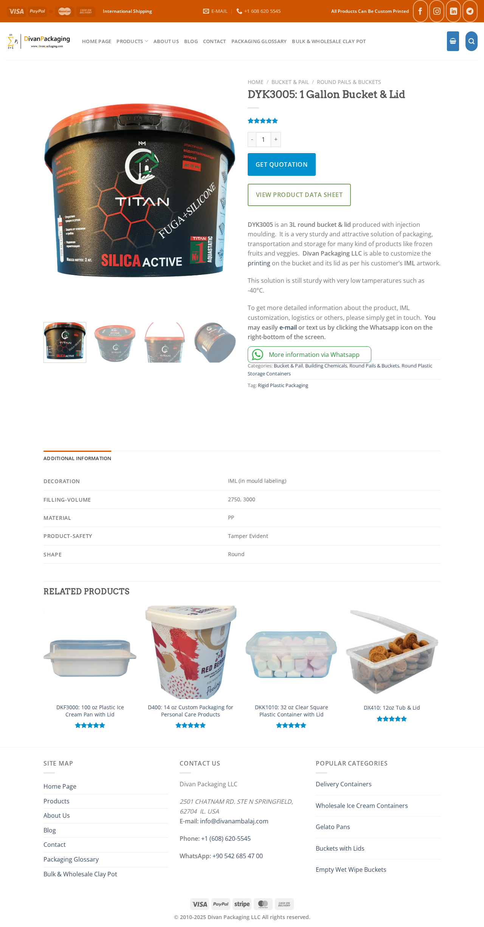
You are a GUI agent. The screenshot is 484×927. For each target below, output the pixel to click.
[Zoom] (53, 303)
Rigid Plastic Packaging (283, 385)
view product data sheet (299, 195)
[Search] (471, 41)
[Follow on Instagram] (436, 11)
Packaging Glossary (259, 41)
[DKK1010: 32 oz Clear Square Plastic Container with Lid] (291, 652)
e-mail (288, 327)
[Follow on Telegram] (470, 11)
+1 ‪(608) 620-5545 (226, 838)
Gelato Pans (333, 827)
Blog (191, 41)
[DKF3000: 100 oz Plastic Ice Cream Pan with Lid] (90, 652)
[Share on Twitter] (272, 407)
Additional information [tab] (77, 458)
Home (256, 81)
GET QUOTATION (282, 164)
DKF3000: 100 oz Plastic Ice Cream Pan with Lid (90, 711)
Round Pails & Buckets (349, 81)
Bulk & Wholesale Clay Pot (329, 41)
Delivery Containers (344, 784)
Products (129, 41)
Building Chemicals (326, 365)
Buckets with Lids (340, 848)
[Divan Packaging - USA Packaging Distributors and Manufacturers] (38, 41)
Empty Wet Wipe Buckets (351, 869)
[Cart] (453, 41)
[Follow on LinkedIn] (453, 11)
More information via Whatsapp (314, 354)
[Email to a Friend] (289, 407)
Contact (214, 41)
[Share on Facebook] (256, 407)
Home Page (96, 41)
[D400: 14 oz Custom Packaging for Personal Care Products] (190, 652)
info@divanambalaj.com (234, 821)
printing (259, 263)
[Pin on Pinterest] (305, 407)
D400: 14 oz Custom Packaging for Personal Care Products (190, 711)
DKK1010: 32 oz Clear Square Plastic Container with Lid (291, 711)
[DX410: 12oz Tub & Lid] (392, 652)
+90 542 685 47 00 (238, 856)
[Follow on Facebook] (420, 11)
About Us (166, 41)
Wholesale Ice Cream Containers (362, 805)
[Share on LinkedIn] (322, 407)
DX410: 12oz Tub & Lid (392, 707)
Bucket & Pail (290, 81)
